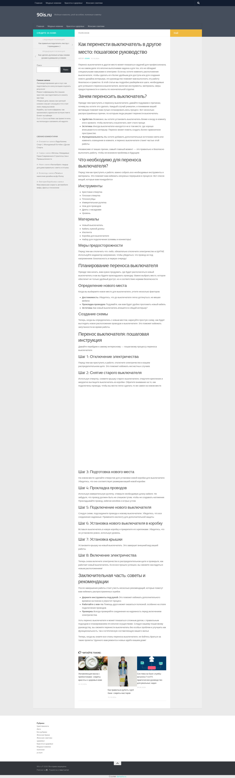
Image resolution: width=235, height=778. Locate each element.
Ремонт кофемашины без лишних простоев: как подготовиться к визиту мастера (52, 95)
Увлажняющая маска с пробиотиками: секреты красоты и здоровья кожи (90, 676)
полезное (83, 33)
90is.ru (44, 15)
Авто (39, 729)
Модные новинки (53, 3)
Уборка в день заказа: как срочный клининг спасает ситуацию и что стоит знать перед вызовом (52, 104)
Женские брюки (43, 735)
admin (87, 58)
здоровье (41, 741)
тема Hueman (64, 770)
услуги (39, 753)
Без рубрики (42, 732)
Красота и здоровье (73, 3)
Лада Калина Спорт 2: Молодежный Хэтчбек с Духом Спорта (53, 144)
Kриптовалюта (43, 726)
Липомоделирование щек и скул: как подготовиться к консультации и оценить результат (54, 86)
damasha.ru (121, 776)
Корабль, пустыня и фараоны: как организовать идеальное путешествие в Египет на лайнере (53, 113)
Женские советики (94, 3)
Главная (38, 3)
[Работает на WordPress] (47, 770)
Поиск (39, 65)
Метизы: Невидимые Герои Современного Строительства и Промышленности (53, 156)
